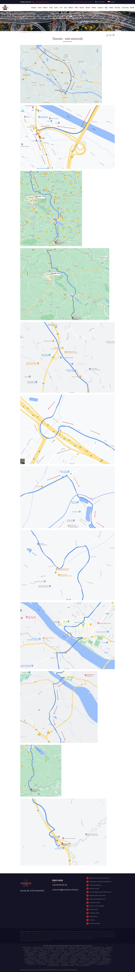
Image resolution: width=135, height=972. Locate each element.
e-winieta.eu (34, 950)
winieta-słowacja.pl (85, 958)
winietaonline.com (61, 961)
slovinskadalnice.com (80, 954)
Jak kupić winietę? (94, 888)
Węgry (106, 7)
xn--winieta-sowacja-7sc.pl (67, 965)
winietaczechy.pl (96, 960)
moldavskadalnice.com (44, 953)
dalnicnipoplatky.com (82, 948)
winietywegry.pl (42, 964)
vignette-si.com (64, 957)
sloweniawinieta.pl (28, 955)
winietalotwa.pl (39, 961)
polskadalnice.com (93, 953)
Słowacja (88, 7)
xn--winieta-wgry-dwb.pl (82, 965)
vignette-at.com (85, 955)
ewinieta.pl (109, 950)
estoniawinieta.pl (87, 950)
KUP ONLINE (101, 2)
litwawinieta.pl (55, 951)
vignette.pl (73, 957)
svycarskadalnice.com (41, 955)
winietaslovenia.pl (93, 961)
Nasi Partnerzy (93, 916)
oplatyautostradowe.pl (70, 953)
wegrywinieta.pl (43, 958)
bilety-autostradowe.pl (62, 947)
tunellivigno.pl (75, 955)
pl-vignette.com (81, 953)
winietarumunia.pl (82, 961)
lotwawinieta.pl (94, 951)
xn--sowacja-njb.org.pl (86, 964)
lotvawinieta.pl (84, 951)
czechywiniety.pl (70, 948)
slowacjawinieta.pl (104, 954)
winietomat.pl (73, 962)
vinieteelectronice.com (30, 958)
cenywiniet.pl (27, 948)
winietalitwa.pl (29, 961)
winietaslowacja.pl (105, 961)
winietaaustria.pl (35, 960)
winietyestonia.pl (31, 964)
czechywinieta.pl (60, 948)
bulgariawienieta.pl (74, 947)
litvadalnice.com (35, 951)
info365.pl (27, 951)
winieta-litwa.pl (74, 958)
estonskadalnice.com (99, 950)
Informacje (117, 7)
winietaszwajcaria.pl (41, 962)
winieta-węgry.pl (106, 958)
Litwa (61, 7)
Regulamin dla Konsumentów (97, 895)
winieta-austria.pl (53, 958)
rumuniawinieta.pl (30, 954)
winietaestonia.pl (107, 960)
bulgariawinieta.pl (85, 947)
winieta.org (27, 960)
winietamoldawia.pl (49, 961)
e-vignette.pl (26, 950)
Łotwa (65, 7)
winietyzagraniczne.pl (53, 964)
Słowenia (94, 7)
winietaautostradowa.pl (61, 960)
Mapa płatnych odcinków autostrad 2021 (100, 881)
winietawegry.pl (64, 962)
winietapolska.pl (72, 961)
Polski (112, 2)
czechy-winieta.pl (49, 948)
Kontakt (132, 7)
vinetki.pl (91, 957)
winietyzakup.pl (65, 964)
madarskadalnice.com (30, 953)
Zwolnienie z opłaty (94, 902)
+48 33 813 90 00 (41, 2)
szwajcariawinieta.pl (53, 955)
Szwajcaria (100, 7)
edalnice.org (42, 950)
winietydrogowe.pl (91, 962)
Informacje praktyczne (95, 885)
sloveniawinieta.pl (55, 954)
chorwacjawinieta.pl (37, 948)
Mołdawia (70, 7)
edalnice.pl (50, 950)
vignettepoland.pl (82, 957)
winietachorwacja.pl (85, 960)
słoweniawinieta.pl (65, 955)
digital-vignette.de (106, 948)
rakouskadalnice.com (105, 953)
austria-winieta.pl (26, 947)
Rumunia (82, 7)
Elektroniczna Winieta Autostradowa (99, 878)
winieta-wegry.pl (95, 958)
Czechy (51, 7)
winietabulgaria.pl (73, 960)
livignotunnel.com (74, 951)
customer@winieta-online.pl (83, 2)
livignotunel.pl (64, 951)
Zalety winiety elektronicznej (97, 899)
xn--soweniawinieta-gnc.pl (101, 964)
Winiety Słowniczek (94, 923)
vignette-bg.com (96, 955)
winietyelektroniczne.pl (104, 962)
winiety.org (82, 962)
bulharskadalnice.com (98, 947)
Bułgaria (45, 7)
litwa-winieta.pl (46, 951)
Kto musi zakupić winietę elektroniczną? (100, 892)
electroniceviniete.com (75, 950)
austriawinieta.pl (37, 947)
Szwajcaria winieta (94, 913)
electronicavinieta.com (61, 950)
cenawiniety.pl (109, 947)
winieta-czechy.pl (64, 958)
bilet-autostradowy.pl (48, 947)
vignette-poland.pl (43, 957)
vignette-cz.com (106, 955)
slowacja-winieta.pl (93, 954)
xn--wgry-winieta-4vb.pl (52, 965)
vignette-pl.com (32, 957)
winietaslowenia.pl (30, 962)
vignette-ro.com (54, 957)
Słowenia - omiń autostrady (96, 906)
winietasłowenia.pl (53, 962)
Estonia (56, 7)
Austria (40, 7)
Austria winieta (93, 909)
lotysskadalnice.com (105, 951)
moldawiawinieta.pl (57, 953)
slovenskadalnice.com (68, 954)
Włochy (111, 7)
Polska (76, 7)
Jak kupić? (33, 7)
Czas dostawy (125, 7)
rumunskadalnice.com (43, 954)
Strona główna (24, 32)
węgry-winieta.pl (74, 964)
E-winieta (91, 920)
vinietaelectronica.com (101, 957)
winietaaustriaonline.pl (47, 960)
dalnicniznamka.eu (95, 948)
